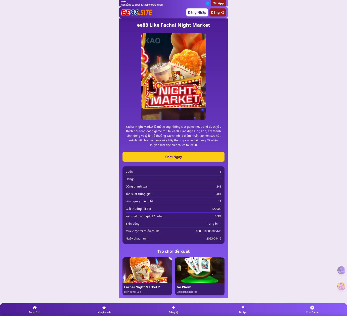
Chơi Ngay (173, 157)
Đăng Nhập (197, 12)
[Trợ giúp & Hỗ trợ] (341, 270)
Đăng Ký (218, 12)
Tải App (218, 3)
